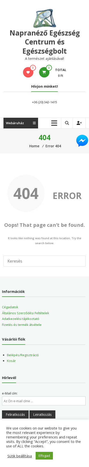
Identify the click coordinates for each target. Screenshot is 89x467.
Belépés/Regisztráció (23, 355)
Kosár (11, 360)
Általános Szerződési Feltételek (25, 313)
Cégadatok (10, 307)
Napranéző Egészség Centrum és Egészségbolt (44, 42)
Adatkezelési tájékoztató (20, 318)
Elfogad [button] (44, 455)
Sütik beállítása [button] (19, 456)
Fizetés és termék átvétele (22, 324)
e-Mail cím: (10, 393)
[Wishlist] (28, 72)
